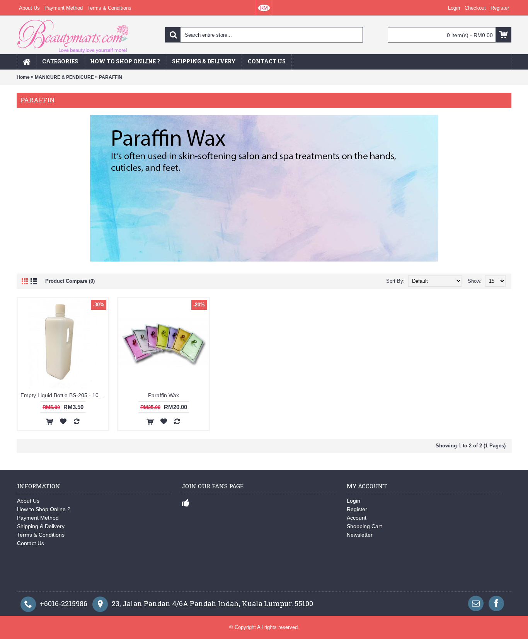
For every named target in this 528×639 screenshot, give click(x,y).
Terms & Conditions (41, 535)
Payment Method (38, 518)
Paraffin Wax (163, 395)
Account (356, 518)
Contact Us (30, 543)
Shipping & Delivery (41, 526)
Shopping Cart (364, 526)
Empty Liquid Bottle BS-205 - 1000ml (64, 395)
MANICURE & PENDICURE (64, 77)
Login (353, 501)
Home (23, 77)
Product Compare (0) (70, 281)
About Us (28, 501)
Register (357, 509)
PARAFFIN (110, 77)
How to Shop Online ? (43, 509)
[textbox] (264, 34)
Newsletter (360, 535)
